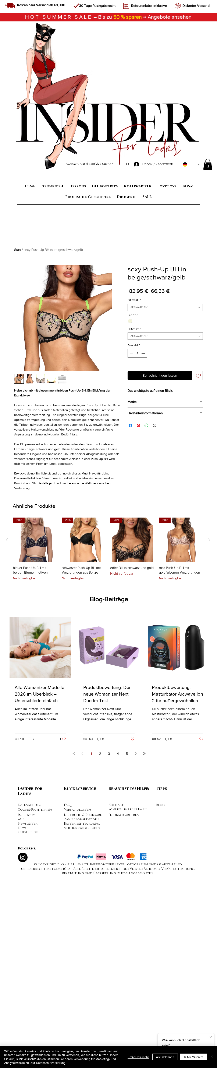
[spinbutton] (137, 353)
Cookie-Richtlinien (35, 998)
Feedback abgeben (123, 1003)
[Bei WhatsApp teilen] (146, 425)
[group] (108, 737)
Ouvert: (134, 329)
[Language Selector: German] (191, 164)
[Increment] (143, 353)
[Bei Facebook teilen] (130, 425)
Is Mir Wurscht (193, 1057)
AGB (21, 1008)
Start (17, 249)
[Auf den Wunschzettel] (198, 375)
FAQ (67, 993)
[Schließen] (211, 1057)
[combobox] (165, 307)
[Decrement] (131, 353)
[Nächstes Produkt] (209, 728)
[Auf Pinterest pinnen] (138, 425)
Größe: (134, 300)
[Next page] (135, 942)
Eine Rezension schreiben (194, 519)
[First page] (73, 942)
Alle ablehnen (165, 1057)
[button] (207, 164)
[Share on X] (154, 425)
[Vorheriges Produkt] (6, 728)
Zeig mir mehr (44, 554)
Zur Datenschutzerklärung (48, 1063)
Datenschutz (29, 993)
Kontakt (116, 993)
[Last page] (144, 942)
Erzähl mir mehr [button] (138, 1057)
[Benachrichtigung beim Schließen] (210, 1037)
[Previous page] (82, 942)
